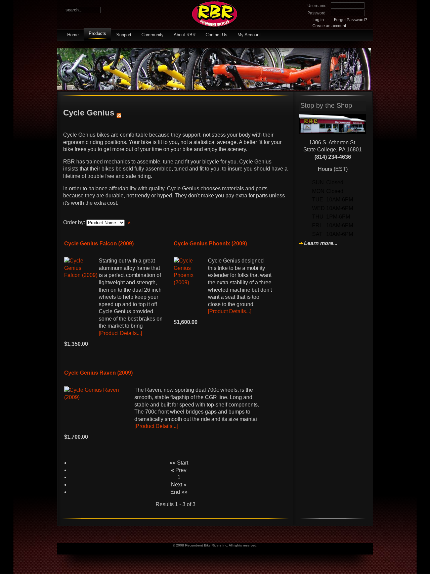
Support (123, 34)
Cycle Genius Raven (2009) (98, 373)
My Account (249, 34)
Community (152, 34)
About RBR (185, 34)
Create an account (329, 25)
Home (73, 34)
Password (316, 13)
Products (97, 33)
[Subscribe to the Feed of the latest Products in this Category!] (119, 112)
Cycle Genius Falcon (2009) (99, 243)
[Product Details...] (120, 333)
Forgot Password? (350, 19)
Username (317, 5)
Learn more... (320, 243)
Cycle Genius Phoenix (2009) (210, 243)
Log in (318, 19)
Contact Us (216, 34)
